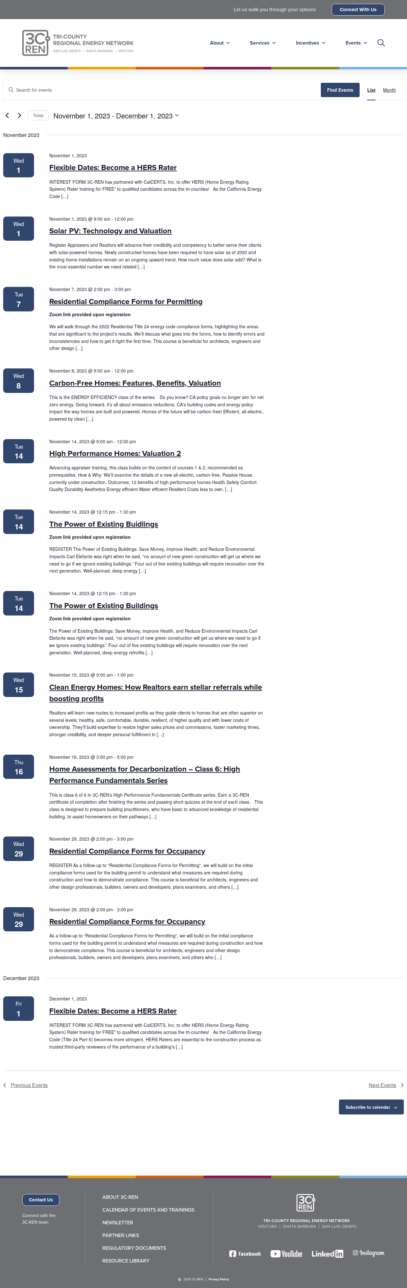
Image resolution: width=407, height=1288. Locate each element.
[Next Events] (19, 115)
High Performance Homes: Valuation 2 (115, 453)
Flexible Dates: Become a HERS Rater (113, 167)
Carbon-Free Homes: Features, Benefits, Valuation (135, 383)
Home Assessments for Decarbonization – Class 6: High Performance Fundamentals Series (144, 774)
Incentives (307, 42)
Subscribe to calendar (368, 1107)
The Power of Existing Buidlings (103, 524)
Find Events (340, 90)
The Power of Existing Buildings (103, 605)
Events (353, 42)
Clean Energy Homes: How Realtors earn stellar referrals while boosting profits (155, 692)
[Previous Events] (7, 115)
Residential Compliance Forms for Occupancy (127, 851)
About (217, 42)
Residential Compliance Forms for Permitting (126, 301)
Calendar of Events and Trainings (148, 1210)
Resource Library (125, 1261)
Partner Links (120, 1235)
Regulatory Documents (134, 1248)
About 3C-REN (120, 1197)
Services (260, 42)
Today (38, 115)
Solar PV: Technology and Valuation (110, 231)
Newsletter (117, 1223)
